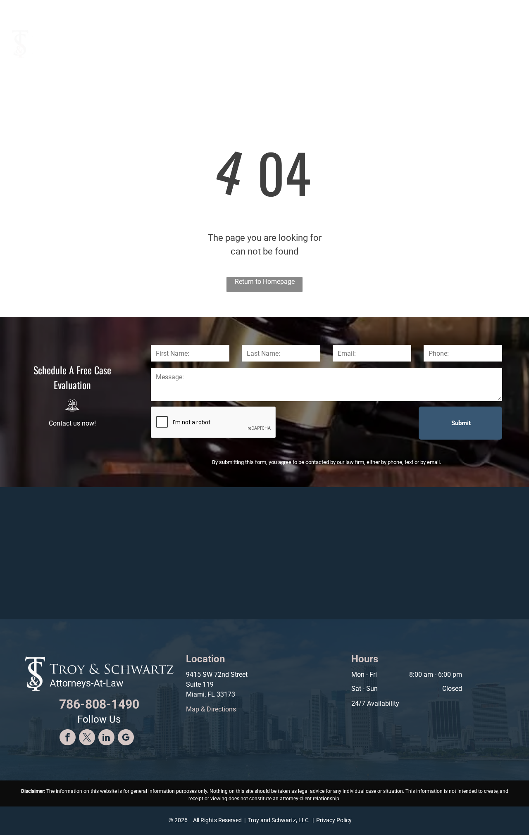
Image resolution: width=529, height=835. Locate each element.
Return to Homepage (265, 281)
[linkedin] (106, 738)
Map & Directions (211, 709)
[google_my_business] (126, 738)
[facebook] (68, 738)
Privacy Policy (334, 820)
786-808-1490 (473, 9)
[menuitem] (250, 39)
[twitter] (87, 738)
